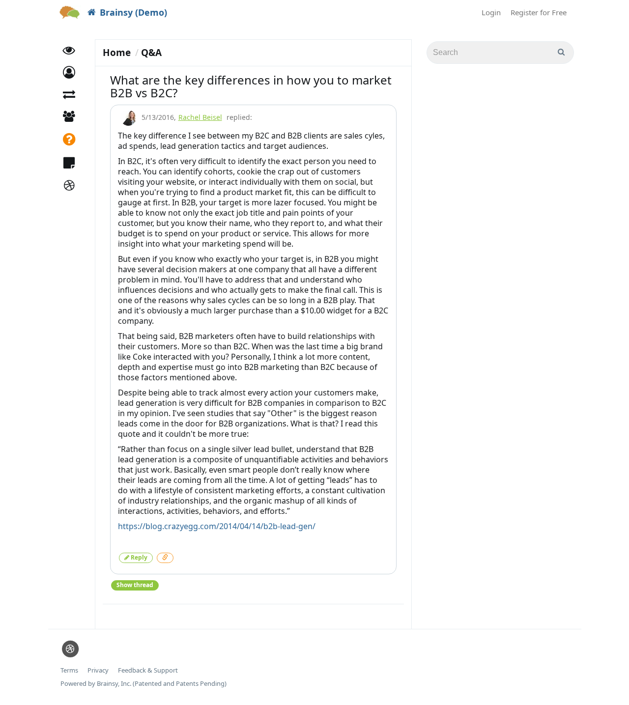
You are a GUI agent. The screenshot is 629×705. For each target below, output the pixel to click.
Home (117, 52)
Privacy (98, 670)
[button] (69, 72)
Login (491, 12)
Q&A (151, 52)
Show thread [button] (134, 585)
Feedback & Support (148, 670)
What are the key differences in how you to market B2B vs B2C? (251, 86)
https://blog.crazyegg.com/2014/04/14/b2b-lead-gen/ (216, 526)
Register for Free (539, 12)
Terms (69, 670)
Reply (138, 557)
